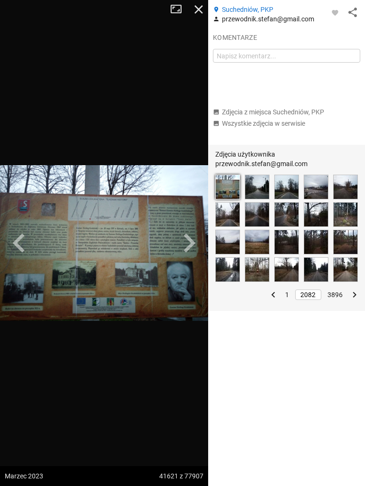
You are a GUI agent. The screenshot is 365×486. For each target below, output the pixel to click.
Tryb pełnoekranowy (179, 9)
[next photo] (189, 243)
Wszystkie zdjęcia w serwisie (263, 123)
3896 (335, 295)
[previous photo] (19, 243)
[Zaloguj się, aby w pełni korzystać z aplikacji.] (335, 12)
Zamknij (198, 9)
